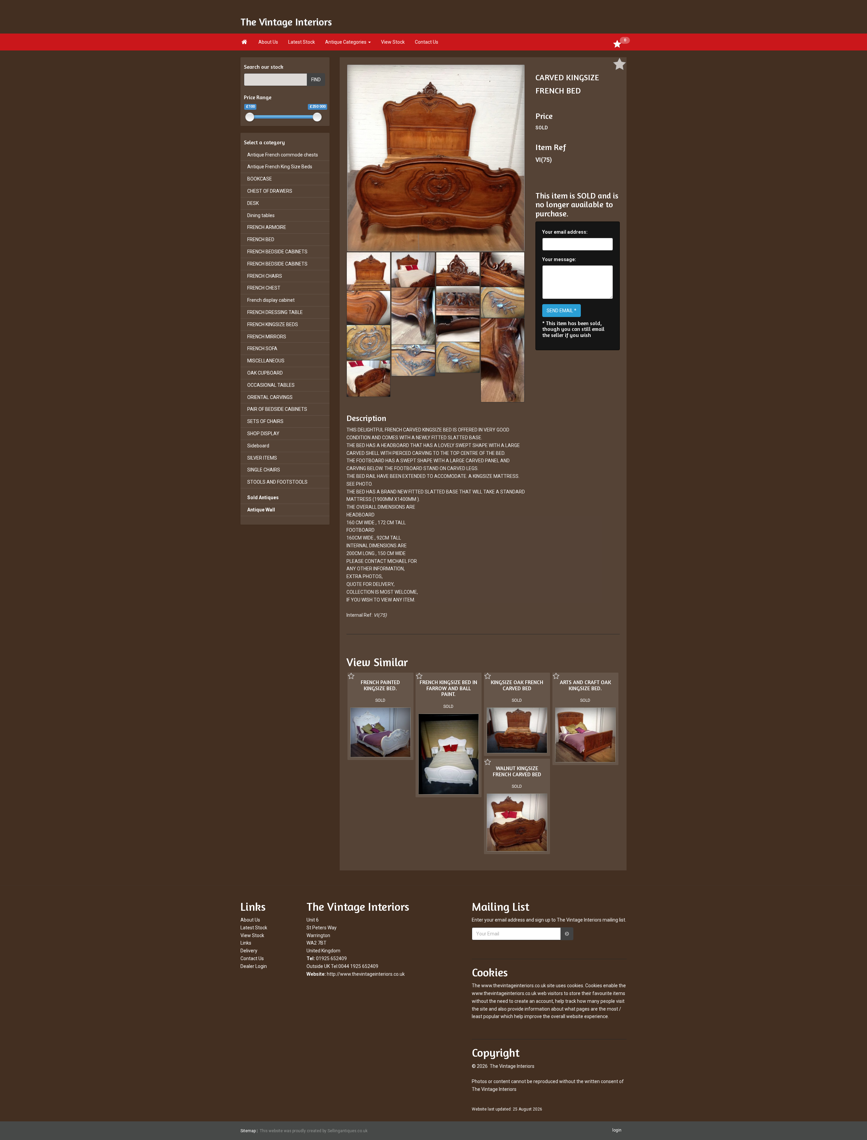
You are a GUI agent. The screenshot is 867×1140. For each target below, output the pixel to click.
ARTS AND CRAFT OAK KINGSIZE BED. (585, 685)
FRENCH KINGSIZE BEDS (272, 324)
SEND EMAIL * (561, 310)
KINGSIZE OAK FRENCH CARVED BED (517, 685)
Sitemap (248, 1130)
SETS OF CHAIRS (265, 421)
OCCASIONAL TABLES (271, 385)
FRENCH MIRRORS (266, 336)
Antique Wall (261, 509)
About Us (268, 42)
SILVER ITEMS (262, 458)
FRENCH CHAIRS (264, 276)
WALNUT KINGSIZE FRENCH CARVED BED (517, 771)
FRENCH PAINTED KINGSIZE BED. (380, 685)
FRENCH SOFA (262, 348)
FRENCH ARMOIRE (266, 227)
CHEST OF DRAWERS (269, 191)
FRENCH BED (260, 239)
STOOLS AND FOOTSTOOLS (277, 482)
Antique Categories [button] (346, 42)
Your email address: (565, 232)
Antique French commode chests (282, 154)
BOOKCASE (259, 179)
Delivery (248, 950)
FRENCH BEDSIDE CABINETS (277, 251)
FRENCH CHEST (263, 288)
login (616, 1130)
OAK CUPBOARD (265, 373)
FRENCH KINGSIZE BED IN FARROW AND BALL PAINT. (448, 688)
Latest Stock (301, 42)
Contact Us (426, 42)
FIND (316, 79)
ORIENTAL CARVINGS (270, 397)
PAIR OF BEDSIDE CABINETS (277, 409)
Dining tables (261, 215)
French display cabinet (271, 300)
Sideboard (258, 445)
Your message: (559, 259)
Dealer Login (253, 966)
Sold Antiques (263, 497)
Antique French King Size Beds (279, 166)
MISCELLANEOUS (265, 360)
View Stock (393, 42)
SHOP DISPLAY (263, 433)
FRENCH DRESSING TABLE (275, 312)
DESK (253, 203)
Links (245, 943)
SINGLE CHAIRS (263, 469)
